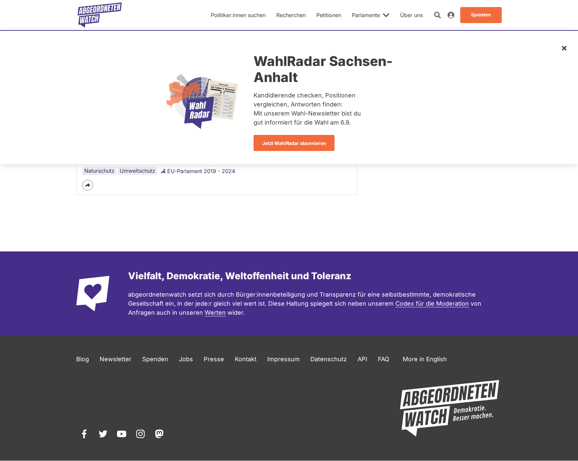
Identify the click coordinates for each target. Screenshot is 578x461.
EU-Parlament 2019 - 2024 (201, 171)
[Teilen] (87, 185)
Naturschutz (99, 170)
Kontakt (246, 359)
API (362, 359)
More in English (425, 359)
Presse (214, 359)
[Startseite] (99, 15)
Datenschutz (328, 359)
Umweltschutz (137, 170)
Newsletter (115, 359)
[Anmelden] (451, 15)
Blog (82, 359)
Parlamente (366, 15)
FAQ (383, 359)
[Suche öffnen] (438, 15)
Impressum (283, 359)
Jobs (186, 359)
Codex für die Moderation (432, 303)
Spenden (155, 359)
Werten (215, 312)
